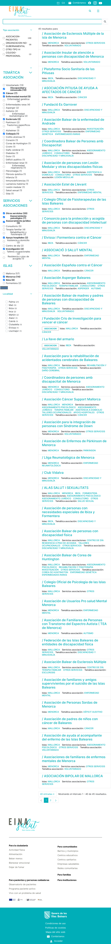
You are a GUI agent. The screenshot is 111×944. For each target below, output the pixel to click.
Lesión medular (63, 177)
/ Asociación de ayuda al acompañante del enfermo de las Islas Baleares (72, 737)
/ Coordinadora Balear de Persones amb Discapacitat (72, 143)
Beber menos (15, 858)
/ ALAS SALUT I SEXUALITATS (65, 488)
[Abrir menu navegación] (98, 11)
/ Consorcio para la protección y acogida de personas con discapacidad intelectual (74, 220)
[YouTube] (100, 3)
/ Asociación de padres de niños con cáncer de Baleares (70, 721)
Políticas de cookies (55, 927)
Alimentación (15, 854)
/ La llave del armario (58, 339)
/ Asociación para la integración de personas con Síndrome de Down (68, 424)
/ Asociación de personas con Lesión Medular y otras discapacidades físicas (72, 165)
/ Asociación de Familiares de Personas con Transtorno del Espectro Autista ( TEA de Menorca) (74, 624)
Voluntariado (72, 45)
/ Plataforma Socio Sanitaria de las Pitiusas (68, 71)
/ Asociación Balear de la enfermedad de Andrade (73, 121)
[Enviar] (105, 21)
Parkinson (89, 450)
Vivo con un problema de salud (25, 893)
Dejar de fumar (16, 867)
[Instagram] (95, 2)
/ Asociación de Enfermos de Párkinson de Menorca (74, 443)
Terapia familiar (68, 285)
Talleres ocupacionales (56, 412)
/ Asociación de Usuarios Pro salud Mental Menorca (74, 603)
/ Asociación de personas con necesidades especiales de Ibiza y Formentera (68, 512)
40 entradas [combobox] (48, 795)
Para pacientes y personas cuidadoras (29, 880)
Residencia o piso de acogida (59, 543)
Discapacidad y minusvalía (58, 155)
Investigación (95, 128)
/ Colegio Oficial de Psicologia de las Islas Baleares (74, 584)
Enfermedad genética (83, 572)
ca (63, 2)
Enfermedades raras (67, 134)
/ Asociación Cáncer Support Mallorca (71, 399)
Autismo (96, 288)
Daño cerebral (51, 370)
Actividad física (17, 849)
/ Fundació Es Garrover (59, 104)
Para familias (64, 874)
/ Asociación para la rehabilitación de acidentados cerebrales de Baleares (70, 358)
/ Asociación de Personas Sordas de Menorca (69, 704)
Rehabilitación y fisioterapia (76, 567)
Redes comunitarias (68, 868)
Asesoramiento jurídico (56, 498)
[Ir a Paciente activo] (24, 11)
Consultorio (62, 153)
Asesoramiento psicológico (59, 407)
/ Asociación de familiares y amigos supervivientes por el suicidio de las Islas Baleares (73, 683)
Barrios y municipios (68, 851)
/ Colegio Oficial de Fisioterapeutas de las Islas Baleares (74, 201)
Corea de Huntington (55, 572)
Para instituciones (67, 880)
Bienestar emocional (19, 862)
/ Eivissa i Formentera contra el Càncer (71, 237)
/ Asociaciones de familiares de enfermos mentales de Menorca (73, 759)
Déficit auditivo (92, 711)
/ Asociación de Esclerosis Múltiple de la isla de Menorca (73, 35)
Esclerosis (48, 672)
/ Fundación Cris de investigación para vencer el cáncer (71, 320)
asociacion (50, 328)
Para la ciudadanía (18, 845)
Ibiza (50, 78)
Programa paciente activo (22, 888)
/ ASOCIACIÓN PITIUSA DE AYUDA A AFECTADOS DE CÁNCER (70, 90)
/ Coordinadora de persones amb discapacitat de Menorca (67, 379)
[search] (90, 11)
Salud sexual (86, 501)
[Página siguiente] (56, 800)
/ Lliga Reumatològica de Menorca (68, 457)
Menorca (53, 43)
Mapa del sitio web (55, 932)
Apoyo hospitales (84, 412)
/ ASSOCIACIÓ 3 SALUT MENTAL (67, 250)
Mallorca (54, 109)
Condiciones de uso (55, 923)
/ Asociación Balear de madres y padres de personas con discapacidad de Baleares (72, 299)
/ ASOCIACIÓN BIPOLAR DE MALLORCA (72, 776)
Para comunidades (67, 846)
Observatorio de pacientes (22, 884)
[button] (17, 30)
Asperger (83, 288)
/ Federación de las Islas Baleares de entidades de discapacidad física (70, 642)
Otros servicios (95, 43)
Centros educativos (68, 855)
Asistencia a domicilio (89, 409)
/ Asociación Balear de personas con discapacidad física (70, 533)
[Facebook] (89, 2)
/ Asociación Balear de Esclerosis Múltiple (74, 662)
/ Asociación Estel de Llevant (64, 184)
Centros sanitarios (67, 859)
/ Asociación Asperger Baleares (66, 278)
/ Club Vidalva (53, 473)
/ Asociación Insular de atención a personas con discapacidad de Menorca (73, 54)
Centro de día (95, 540)
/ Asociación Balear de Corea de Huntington (66, 557)
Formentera (90, 493)
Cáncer (82, 97)
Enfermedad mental (90, 192)
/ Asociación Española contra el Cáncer (72, 265)
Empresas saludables (68, 864)
